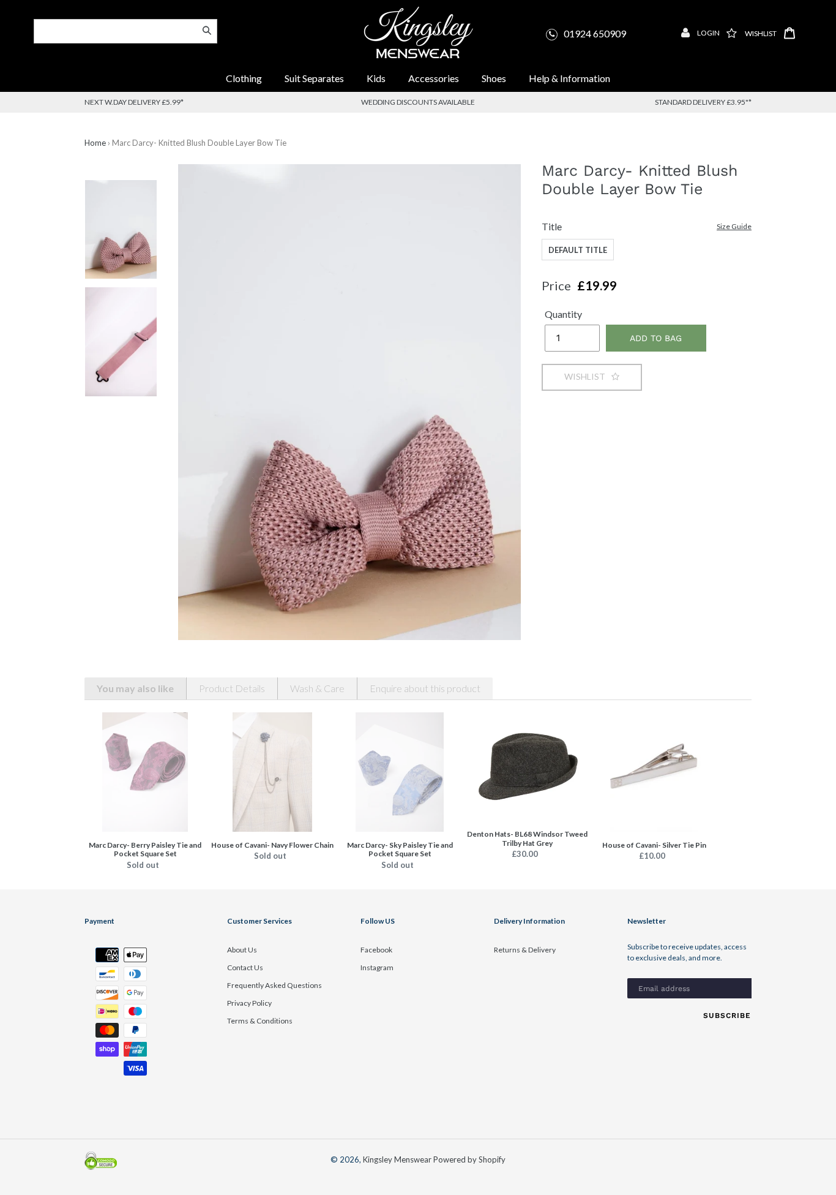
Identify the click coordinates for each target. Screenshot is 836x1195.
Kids (376, 78)
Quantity (563, 314)
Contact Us (245, 967)
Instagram (377, 967)
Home (95, 143)
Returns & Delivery (525, 949)
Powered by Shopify (469, 1159)
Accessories (434, 78)
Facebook (376, 949)
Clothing (244, 78)
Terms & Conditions (260, 1020)
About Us (242, 949)
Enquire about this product (425, 688)
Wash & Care (317, 688)
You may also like (135, 688)
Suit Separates (315, 78)
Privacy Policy (249, 1003)
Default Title (577, 250)
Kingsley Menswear (397, 1159)
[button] (592, 376)
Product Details (232, 688)
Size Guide (734, 226)
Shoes (494, 78)
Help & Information (569, 78)
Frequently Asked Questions (274, 985)
